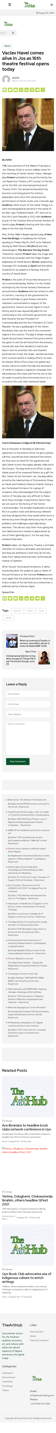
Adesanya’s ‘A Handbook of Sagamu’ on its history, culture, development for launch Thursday (28, 906)
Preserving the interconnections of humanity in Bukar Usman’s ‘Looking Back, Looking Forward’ (27, 943)
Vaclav (8, 617)
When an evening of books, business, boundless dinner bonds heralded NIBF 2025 (35, 643)
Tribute (5, 1390)
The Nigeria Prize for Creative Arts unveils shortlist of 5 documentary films (27, 923)
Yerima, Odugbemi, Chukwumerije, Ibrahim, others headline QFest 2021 (27, 1200)
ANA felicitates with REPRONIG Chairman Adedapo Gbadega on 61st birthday (27, 991)
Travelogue (7, 1386)
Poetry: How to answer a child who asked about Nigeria (27, 850)
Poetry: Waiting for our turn (20, 958)
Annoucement (8, 1216)
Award (33, 1336)
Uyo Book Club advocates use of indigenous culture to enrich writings (26, 1278)
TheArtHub (7, 1381)
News (7, 45)
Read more (24, 806)
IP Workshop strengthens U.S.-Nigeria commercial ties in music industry (25, 1024)
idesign (9, 1121)
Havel (29, 610)
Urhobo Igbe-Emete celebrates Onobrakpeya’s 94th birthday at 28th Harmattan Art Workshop (25, 870)
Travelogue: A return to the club (23, 973)
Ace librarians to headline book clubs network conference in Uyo (26, 1127)
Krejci (41, 610)
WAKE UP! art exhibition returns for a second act (28, 832)
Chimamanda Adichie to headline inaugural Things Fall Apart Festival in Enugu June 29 (21, 660)
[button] (9, 4)
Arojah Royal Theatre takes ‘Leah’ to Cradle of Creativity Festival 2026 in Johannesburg (28, 813)
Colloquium (7, 1373)
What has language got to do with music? (27, 1007)
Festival (17, 610)
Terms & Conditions (39, 1340)
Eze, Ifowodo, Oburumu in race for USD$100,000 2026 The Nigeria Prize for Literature (27, 888)
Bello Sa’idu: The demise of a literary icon (27, 799)
